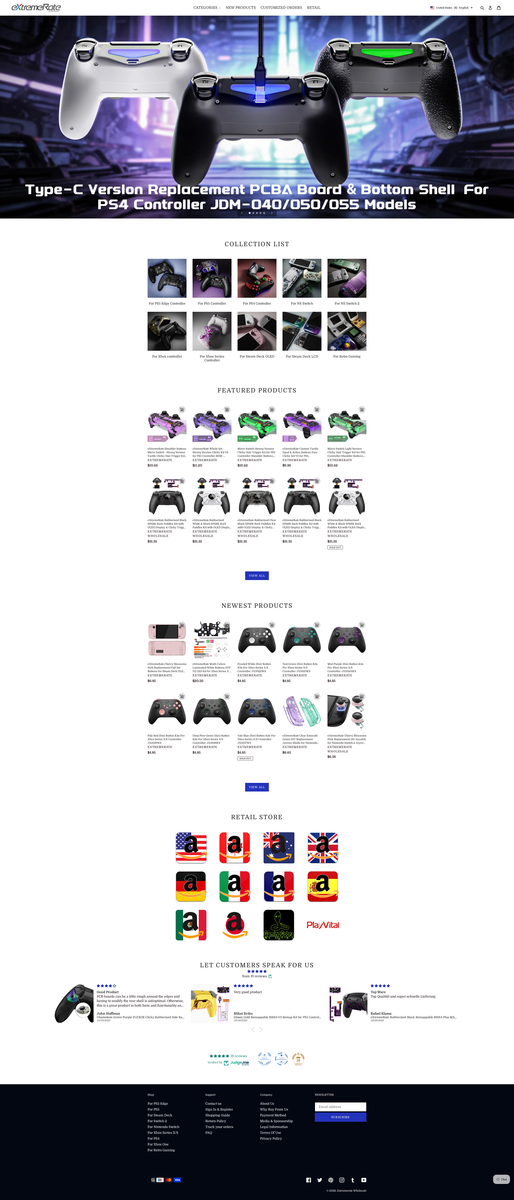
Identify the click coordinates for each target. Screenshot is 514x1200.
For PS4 (153, 1138)
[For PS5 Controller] (212, 278)
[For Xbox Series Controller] (212, 331)
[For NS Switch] (301, 278)
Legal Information (274, 1127)
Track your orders (219, 1127)
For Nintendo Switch (163, 1127)
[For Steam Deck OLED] (257, 331)
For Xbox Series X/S (163, 1133)
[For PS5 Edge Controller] (167, 278)
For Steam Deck (160, 1115)
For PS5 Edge (158, 1104)
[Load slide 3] (257, 213)
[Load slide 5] (264, 213)
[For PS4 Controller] (257, 278)
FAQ (208, 1133)
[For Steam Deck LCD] (301, 331)
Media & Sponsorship (276, 1121)
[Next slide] (271, 213)
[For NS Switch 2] (346, 278)
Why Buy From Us (274, 1109)
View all (257, 575)
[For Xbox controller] (167, 331)
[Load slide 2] (253, 213)
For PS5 (153, 1109)
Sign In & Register (219, 1109)
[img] (257, 971)
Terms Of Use (270, 1133)
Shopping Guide (217, 1115)
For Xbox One (158, 1144)
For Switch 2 (157, 1121)
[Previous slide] (242, 213)
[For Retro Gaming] (346, 331)
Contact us (213, 1104)
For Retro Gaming (161, 1150)
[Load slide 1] (250, 213)
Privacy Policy (271, 1138)
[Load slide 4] (261, 213)
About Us (267, 1104)
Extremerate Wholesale (351, 1190)
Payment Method (273, 1115)
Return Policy (215, 1121)
